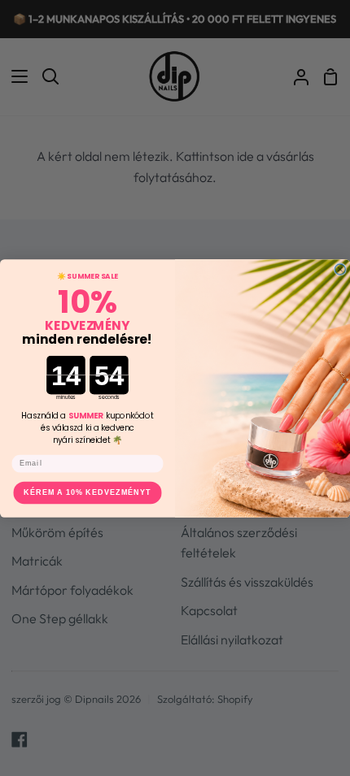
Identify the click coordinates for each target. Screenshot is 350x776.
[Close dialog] (340, 268)
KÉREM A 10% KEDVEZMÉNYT (87, 492)
